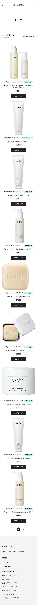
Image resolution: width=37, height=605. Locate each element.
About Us (4, 562)
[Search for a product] (2, 5)
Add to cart (18, 96)
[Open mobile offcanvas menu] (34, 5)
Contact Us (5, 566)
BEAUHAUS (18, 5)
